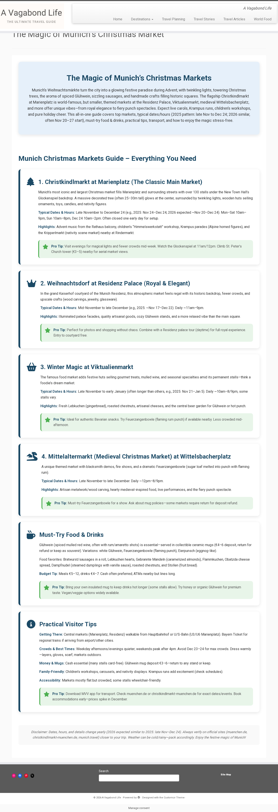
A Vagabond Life (111, 797)
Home (117, 19)
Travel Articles (234, 19)
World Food (262, 19)
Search (104, 771)
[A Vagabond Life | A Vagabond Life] (32, 16)
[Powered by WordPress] (138, 796)
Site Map (226, 774)
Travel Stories (204, 19)
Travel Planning (173, 19)
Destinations (141, 19)
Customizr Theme (174, 797)
